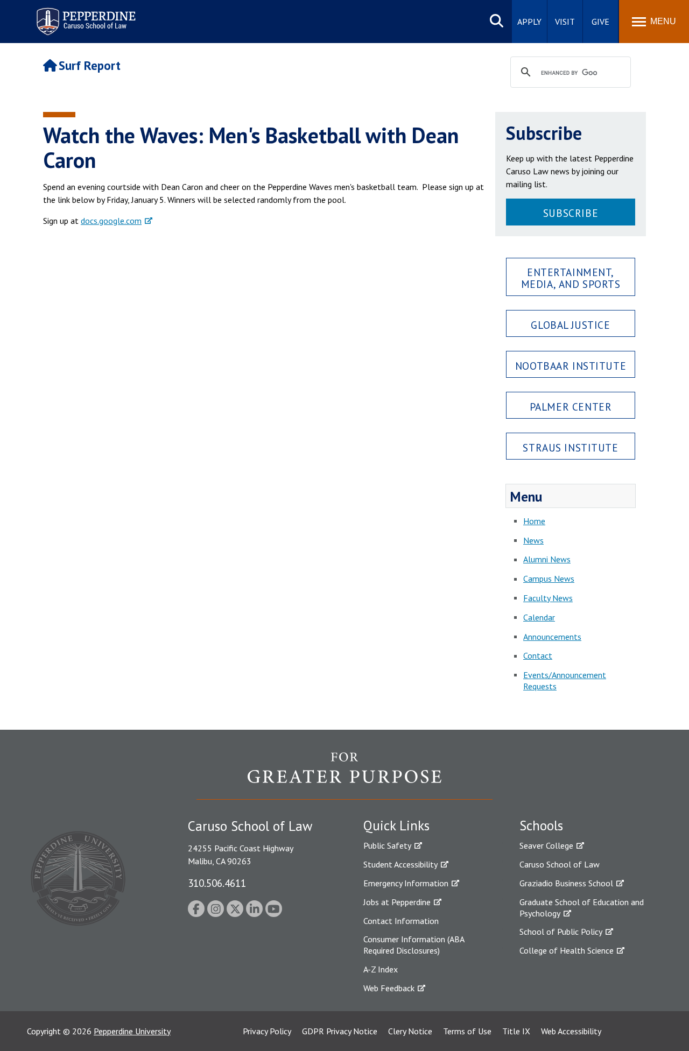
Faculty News (548, 597)
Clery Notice (410, 1031)
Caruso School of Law (559, 864)
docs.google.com (111, 220)
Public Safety (387, 845)
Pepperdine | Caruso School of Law (84, 15)
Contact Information (401, 920)
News (533, 540)
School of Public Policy (560, 931)
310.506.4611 (217, 883)
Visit (565, 21)
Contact (537, 655)
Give (600, 21)
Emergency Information (405, 883)
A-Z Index (380, 969)
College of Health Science (566, 950)
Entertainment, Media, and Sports (571, 277)
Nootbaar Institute (570, 365)
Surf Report (90, 65)
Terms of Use (467, 1031)
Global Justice (570, 324)
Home (534, 521)
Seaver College (546, 845)
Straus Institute (570, 447)
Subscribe (570, 213)
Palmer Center (571, 406)
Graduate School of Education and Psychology (581, 908)
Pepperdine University (132, 1031)
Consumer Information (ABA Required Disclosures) (413, 945)
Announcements (552, 636)
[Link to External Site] (344, 775)
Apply (529, 21)
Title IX (516, 1031)
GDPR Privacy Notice (339, 1031)
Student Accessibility (400, 864)
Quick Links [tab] (396, 825)
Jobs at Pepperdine (397, 902)
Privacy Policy (267, 1031)
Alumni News (547, 559)
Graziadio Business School (566, 883)
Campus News (548, 578)
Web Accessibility (571, 1031)
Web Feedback (388, 988)
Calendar (539, 617)
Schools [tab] (541, 825)
